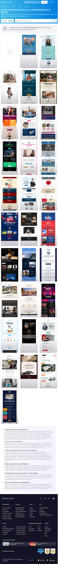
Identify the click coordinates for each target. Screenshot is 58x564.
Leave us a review (6, 515)
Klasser (41, 509)
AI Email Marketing (6, 530)
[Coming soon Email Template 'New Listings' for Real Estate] (9, 300)
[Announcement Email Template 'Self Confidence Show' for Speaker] (29, 336)
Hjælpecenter (48, 528)
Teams (31, 513)
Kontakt (46, 527)
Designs (4, 20)
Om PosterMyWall (6, 507)
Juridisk (46, 536)
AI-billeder (4, 534)
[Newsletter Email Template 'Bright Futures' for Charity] (29, 122)
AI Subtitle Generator (21, 527)
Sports (20, 6)
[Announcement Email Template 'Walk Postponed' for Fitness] (29, 51)
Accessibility (48, 530)
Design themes (19, 513)
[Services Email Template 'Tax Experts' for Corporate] (48, 336)
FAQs (46, 532)
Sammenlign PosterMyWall (35, 523)
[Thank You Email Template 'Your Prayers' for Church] (29, 371)
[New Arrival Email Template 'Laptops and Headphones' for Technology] (9, 265)
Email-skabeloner (5, 6)
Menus (13, 6)
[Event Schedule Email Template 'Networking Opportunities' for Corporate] (9, 407)
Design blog (42, 511)
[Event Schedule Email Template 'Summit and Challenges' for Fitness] (9, 122)
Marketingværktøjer (20, 515)
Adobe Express (32, 530)
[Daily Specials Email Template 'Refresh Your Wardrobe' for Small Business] (9, 87)
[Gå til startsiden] (6, 2)
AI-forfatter (5, 532)
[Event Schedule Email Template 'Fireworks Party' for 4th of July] (48, 229)
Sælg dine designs (6, 516)
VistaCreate (31, 528)
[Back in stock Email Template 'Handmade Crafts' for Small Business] (29, 229)
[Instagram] (44, 498)
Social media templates (21, 511)
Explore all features (20, 516)
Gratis (31, 507)
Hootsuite (40, 530)
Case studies (5, 511)
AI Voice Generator (20, 528)
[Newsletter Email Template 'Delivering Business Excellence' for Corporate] (29, 194)
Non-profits (32, 516)
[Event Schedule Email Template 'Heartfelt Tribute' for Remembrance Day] (48, 194)
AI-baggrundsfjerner (21, 530)
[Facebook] (40, 498)
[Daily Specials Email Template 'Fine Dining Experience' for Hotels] (29, 300)
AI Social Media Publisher (8, 528)
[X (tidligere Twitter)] (49, 498)
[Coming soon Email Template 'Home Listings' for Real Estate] (48, 371)
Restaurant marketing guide (45, 515)
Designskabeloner (20, 507)
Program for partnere (7, 513)
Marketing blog (42, 513)
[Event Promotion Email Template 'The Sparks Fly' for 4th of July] (9, 229)
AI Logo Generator (20, 532)
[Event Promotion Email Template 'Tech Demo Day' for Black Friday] (9, 158)
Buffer (39, 528)
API (45, 534)
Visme (39, 527)
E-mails (11, 20)
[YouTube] (53, 498)
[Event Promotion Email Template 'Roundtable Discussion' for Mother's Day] (29, 158)
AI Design (4, 527)
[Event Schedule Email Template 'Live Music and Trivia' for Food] (9, 194)
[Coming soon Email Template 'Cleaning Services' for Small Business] (9, 336)
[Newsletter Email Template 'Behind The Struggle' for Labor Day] (48, 158)
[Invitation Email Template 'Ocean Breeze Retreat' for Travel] (9, 371)
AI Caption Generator (21, 534)
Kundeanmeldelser (6, 518)
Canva (30, 527)
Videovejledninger (43, 507)
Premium (32, 509)
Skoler (31, 515)
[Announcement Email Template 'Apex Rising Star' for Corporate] (48, 265)
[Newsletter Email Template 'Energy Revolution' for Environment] (29, 265)
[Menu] (56, 2)
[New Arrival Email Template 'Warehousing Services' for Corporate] (48, 122)
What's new (5, 509)
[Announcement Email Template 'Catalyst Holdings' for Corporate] (29, 87)
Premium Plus (33, 511)
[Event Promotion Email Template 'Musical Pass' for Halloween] (48, 300)
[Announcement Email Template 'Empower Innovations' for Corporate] (48, 51)
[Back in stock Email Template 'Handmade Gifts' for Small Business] (48, 87)
